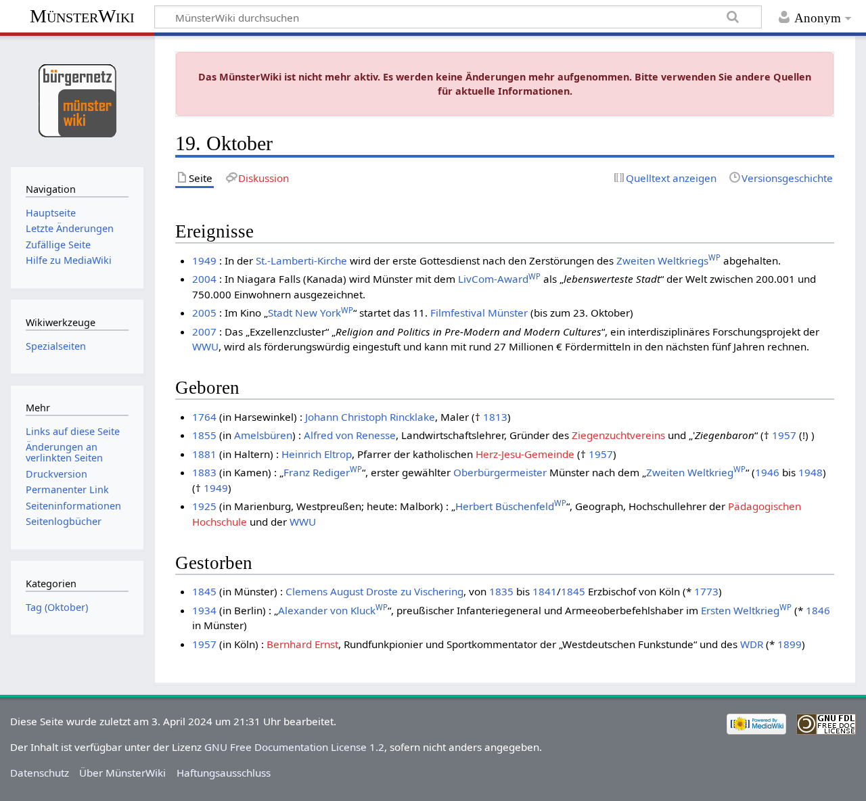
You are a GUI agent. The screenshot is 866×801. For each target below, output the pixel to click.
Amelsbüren (263, 435)
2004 (204, 278)
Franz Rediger (322, 472)
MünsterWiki (82, 15)
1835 (501, 591)
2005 (204, 312)
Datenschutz (39, 772)
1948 (810, 472)
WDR (751, 644)
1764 (204, 417)
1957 (784, 435)
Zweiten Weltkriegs (668, 260)
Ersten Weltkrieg (746, 610)
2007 (204, 331)
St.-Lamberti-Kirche (301, 260)
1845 (204, 591)
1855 (204, 435)
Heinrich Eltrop (316, 454)
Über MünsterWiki (122, 772)
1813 (495, 417)
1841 (544, 591)
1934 (204, 610)
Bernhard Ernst (302, 644)
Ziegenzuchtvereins (618, 435)
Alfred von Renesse (350, 435)
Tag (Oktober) (57, 607)
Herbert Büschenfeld (510, 506)
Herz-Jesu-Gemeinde (525, 454)
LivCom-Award (499, 278)
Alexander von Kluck (333, 610)
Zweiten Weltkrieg (696, 472)
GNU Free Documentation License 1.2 (294, 747)
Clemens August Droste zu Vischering (374, 591)
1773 (706, 591)
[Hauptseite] (76, 99)
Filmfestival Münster (479, 312)
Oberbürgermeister (500, 472)
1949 (204, 260)
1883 (204, 472)
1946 (767, 472)
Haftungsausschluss (224, 772)
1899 (789, 644)
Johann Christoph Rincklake (370, 417)
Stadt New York (310, 312)
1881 (204, 454)
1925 (204, 506)
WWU (205, 346)
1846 (818, 610)
